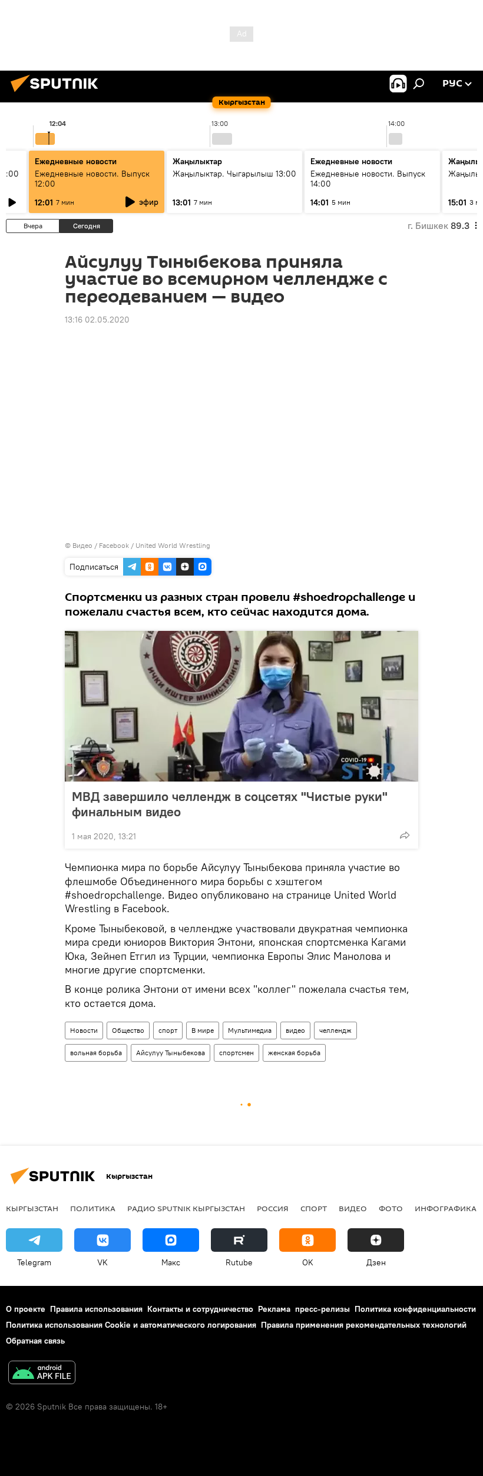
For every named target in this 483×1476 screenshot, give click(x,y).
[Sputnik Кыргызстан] (58, 93)
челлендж (335, 1030)
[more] (404, 835)
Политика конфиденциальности (415, 1309)
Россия (273, 1208)
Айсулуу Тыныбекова (170, 1052)
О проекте (25, 1309)
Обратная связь (35, 1340)
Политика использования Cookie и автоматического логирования (131, 1324)
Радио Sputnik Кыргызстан (186, 1208)
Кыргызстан (32, 1208)
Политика (92, 1208)
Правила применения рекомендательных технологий (364, 1324)
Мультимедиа (250, 1030)
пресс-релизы (322, 1309)
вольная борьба (96, 1052)
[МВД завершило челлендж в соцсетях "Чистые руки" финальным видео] (241, 706)
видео (295, 1030)
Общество (128, 1030)
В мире (202, 1030)
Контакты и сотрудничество (200, 1309)
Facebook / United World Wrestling (154, 545)
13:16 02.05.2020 (97, 319)
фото (391, 1208)
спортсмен (236, 1052)
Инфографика (446, 1208)
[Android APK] (42, 1374)
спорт (167, 1030)
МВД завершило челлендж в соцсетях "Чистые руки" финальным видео (230, 804)
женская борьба (294, 1052)
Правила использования (96, 1309)
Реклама (274, 1309)
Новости (84, 1030)
